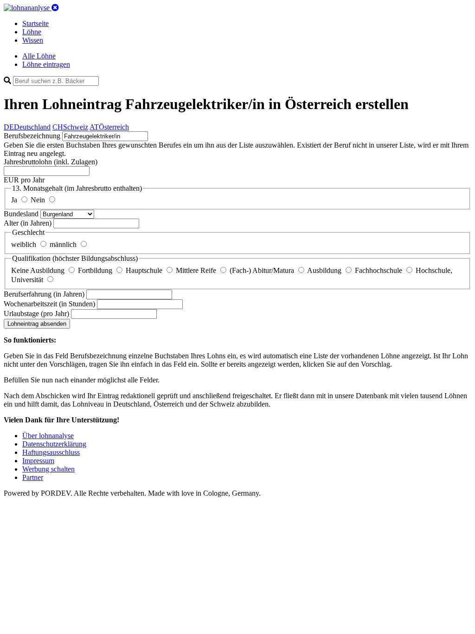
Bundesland (22, 214)
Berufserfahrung (44, 294)
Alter (27, 223)
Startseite (35, 23)
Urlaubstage (36, 313)
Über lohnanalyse (48, 436)
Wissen (32, 40)
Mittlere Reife (197, 270)
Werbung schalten (48, 469)
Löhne (31, 32)
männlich (64, 244)
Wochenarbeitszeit (49, 304)
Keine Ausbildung (38, 270)
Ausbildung (325, 270)
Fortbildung (96, 270)
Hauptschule (145, 270)
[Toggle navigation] (55, 8)
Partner (32, 477)
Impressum (38, 461)
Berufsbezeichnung (32, 136)
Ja (15, 200)
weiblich (24, 244)
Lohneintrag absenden (36, 323)
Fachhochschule (379, 270)
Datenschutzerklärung (54, 444)
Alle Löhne (39, 56)
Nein (39, 200)
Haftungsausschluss (51, 452)
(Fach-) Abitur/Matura (263, 270)
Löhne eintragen (46, 64)
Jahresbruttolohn (50, 162)
